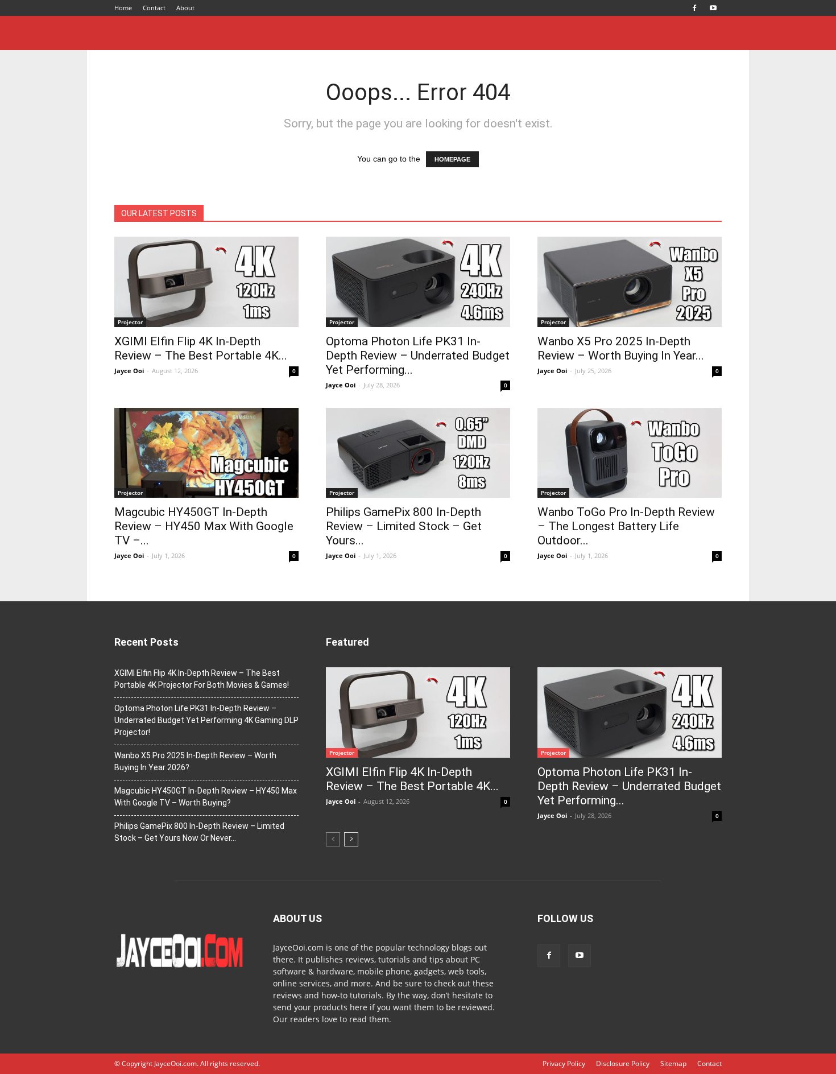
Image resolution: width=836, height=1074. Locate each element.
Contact (154, 7)
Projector (130, 322)
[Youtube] (713, 8)
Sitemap (673, 1063)
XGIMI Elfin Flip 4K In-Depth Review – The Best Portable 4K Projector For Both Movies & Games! (201, 678)
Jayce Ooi (129, 370)
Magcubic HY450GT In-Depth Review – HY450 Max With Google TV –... (203, 526)
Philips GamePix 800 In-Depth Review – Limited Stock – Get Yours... (404, 526)
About (185, 7)
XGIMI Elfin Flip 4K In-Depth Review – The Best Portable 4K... (200, 348)
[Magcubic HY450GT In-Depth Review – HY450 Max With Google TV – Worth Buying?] (206, 453)
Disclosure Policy (622, 1063)
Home (123, 7)
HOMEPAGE (452, 159)
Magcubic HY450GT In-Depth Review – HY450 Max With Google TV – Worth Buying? (205, 796)
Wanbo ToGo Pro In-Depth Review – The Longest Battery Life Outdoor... (626, 526)
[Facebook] (694, 8)
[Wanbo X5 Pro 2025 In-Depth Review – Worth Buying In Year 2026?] (629, 282)
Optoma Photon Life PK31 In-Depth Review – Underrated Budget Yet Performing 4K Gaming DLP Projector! (206, 720)
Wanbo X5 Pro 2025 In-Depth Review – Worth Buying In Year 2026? (195, 761)
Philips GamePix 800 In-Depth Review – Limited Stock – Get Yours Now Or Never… (199, 831)
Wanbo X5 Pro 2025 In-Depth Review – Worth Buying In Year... (620, 348)
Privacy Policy (564, 1063)
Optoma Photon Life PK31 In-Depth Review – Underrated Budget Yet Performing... (418, 355)
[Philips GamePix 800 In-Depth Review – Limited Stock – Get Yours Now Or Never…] (418, 453)
